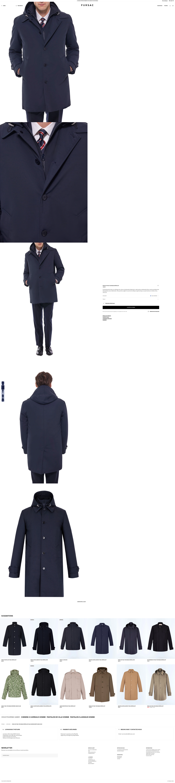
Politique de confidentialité (152, 750)
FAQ (89, 750)
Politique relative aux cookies (153, 752)
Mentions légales (150, 754)
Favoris (166, 5)
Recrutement (91, 763)
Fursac (3, 724)
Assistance (159, 5)
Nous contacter (92, 752)
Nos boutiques (165, 0)
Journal (90, 762)
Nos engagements (92, 761)
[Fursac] (87, 5)
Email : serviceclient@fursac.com (127, 733)
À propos (90, 758)
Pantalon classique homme (82, 717)
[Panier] (173, 6)
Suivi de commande (92, 749)
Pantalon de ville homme (58, 717)
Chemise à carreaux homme (33, 717)
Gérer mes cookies (150, 753)
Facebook (119, 757)
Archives (8, 724)
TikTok (118, 758)
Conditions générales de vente (153, 749)
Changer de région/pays (122, 749)
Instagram (119, 756)
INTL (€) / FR (171, 0)
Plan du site (148, 755)
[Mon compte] (170, 6)
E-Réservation (91, 753)
